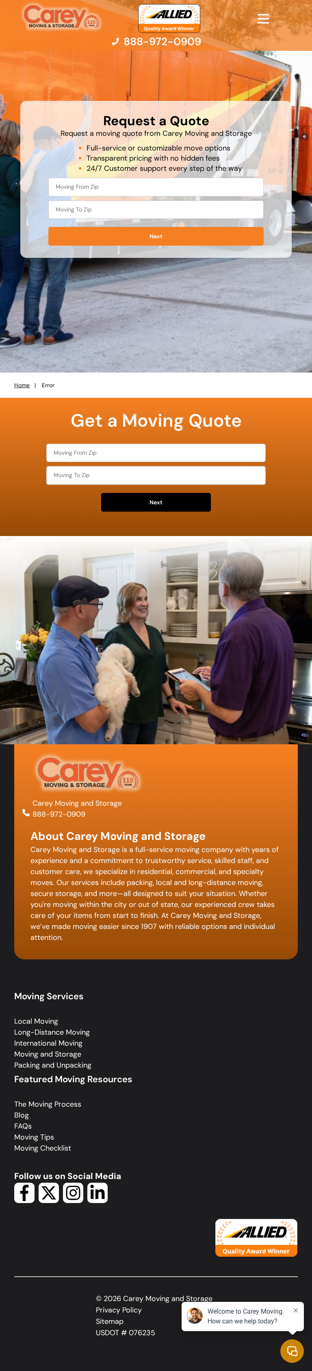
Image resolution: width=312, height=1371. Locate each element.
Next (156, 236)
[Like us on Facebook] (24, 1200)
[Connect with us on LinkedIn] (97, 1200)
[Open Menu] (263, 18)
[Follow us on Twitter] (49, 1200)
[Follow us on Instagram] (73, 1200)
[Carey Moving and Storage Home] (62, 17)
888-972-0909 (58, 814)
